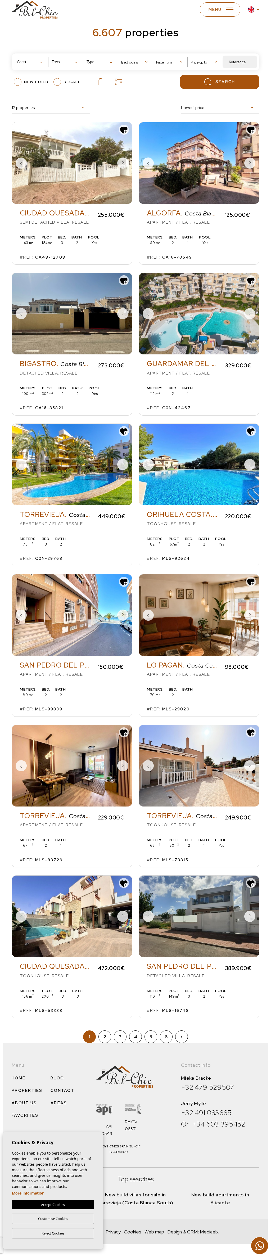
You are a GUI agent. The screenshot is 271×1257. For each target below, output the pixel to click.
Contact (62, 1090)
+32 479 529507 (207, 1087)
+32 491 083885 (206, 1112)
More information (28, 1193)
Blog (57, 1078)
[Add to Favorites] (124, 130)
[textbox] (33, 62)
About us (24, 1103)
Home (18, 1078)
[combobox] (31, 62)
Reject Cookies (53, 1233)
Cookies (132, 1232)
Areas (59, 1103)
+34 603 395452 (218, 1124)
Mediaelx (209, 1232)
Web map (154, 1232)
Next (123, 163)
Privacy (113, 1232)
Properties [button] (27, 1090)
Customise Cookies (53, 1218)
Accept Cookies (53, 1204)
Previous (21, 163)
